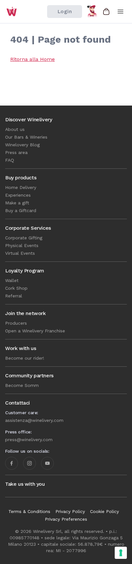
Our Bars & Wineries (26, 137)
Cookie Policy (104, 511)
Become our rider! (24, 358)
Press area (16, 152)
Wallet (12, 280)
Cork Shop (16, 288)
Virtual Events (20, 253)
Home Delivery (20, 187)
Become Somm (22, 385)
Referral (13, 295)
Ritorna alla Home (32, 59)
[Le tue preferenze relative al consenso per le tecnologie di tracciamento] (121, 553)
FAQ (9, 160)
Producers (16, 323)
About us (15, 129)
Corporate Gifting (23, 237)
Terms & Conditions (29, 511)
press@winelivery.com (29, 439)
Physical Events (21, 245)
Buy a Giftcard (20, 210)
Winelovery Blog (22, 144)
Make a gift (17, 202)
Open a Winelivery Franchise (35, 330)
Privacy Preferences (66, 519)
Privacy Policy (70, 511)
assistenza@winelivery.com (34, 420)
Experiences (18, 195)
